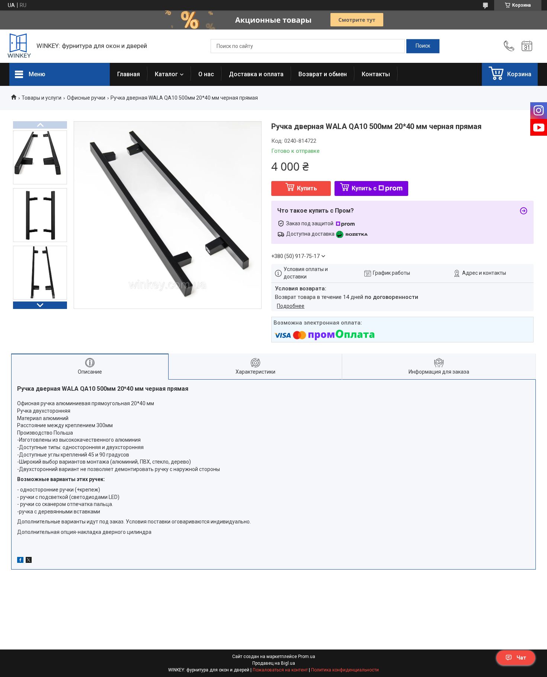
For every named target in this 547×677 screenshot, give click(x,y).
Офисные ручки (86, 98)
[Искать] (422, 46)
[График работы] (527, 46)
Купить (307, 188)
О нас (206, 74)
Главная (128, 74)
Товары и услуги (41, 98)
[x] (29, 561)
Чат (521, 658)
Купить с (364, 188)
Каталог (166, 74)
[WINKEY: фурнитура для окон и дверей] (19, 46)
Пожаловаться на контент (280, 670)
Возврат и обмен (322, 74)
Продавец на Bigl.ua (273, 663)
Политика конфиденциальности (345, 670)
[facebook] (20, 561)
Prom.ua (306, 656)
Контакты (376, 74)
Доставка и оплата (256, 74)
